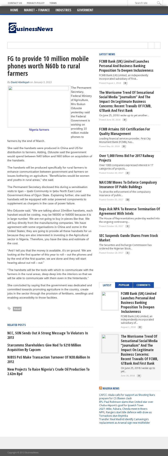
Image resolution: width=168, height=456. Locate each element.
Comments (143, 285)
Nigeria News (111, 388)
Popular (124, 285)
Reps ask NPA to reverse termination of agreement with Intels (129, 211)
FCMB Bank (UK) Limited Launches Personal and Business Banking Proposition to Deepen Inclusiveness (126, 65)
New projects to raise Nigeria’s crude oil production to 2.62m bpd (48, 371)
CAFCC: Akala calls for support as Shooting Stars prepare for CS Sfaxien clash (127, 396)
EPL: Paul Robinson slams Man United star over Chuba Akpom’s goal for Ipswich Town (126, 403)
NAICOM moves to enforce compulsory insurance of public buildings (128, 184)
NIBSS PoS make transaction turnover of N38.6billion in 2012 (48, 359)
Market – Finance (37, 10)
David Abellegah (20, 82)
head (17, 309)
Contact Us (15, 3)
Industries (63, 10)
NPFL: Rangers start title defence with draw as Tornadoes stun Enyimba (125, 414)
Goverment (85, 10)
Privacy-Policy (35, 3)
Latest (107, 285)
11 (128, 199)
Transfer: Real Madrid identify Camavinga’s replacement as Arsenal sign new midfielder (124, 421)
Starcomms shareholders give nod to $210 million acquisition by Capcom (44, 347)
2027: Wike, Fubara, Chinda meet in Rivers (123, 409)
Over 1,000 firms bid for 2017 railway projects (126, 157)
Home (14, 10)
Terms (53, 3)
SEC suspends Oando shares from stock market (128, 237)
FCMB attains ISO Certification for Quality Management (124, 131)
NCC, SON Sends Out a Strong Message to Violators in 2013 (47, 335)
